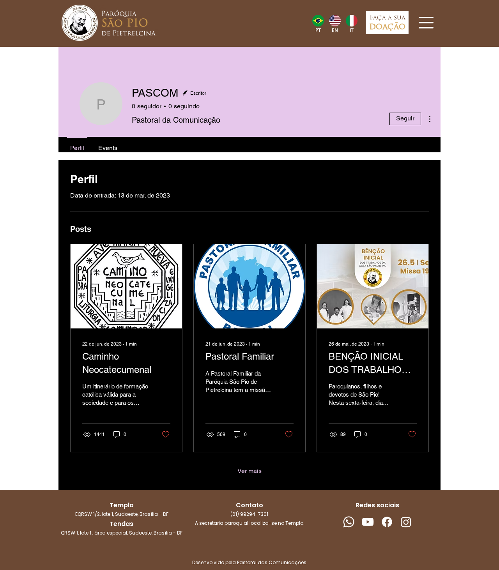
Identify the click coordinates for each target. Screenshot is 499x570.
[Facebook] (387, 522)
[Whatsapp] (349, 522)
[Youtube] (368, 522)
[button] (426, 22)
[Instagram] (406, 522)
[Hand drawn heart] (318, 20)
